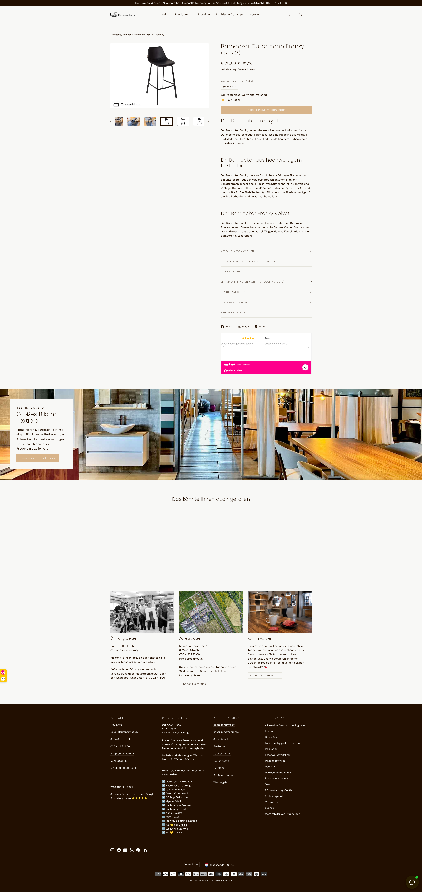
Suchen (269, 808)
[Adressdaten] (211, 612)
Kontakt (255, 14)
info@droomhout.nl (122, 753)
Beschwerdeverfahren (278, 755)
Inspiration (271, 749)
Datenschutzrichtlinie (278, 772)
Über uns (270, 766)
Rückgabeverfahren (276, 778)
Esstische (219, 746)
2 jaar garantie (232, 271)
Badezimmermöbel (224, 724)
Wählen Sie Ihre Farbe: (237, 81)
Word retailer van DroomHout (282, 814)
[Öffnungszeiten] (142, 612)
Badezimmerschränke (226, 732)
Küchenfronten (222, 753)
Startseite (115, 34)
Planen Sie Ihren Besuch (265, 675)
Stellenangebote (274, 796)
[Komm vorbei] (280, 612)
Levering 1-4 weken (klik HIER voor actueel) (252, 281)
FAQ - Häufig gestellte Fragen (282, 743)
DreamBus (271, 737)
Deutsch (188, 864)
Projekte (204, 14)
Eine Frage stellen (234, 312)
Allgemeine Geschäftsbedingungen (285, 725)
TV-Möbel (219, 768)
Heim (165, 14)
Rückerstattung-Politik (278, 790)
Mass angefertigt (275, 760)
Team (268, 784)
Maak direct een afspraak (37, 458)
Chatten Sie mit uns (193, 684)
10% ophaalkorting (234, 292)
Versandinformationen (237, 251)
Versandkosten (246, 69)
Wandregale (220, 782)
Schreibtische (221, 739)
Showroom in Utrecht (237, 302)
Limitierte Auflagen (229, 14)
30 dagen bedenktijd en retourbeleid (248, 261)
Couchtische (221, 761)
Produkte (182, 14)
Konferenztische (223, 775)
